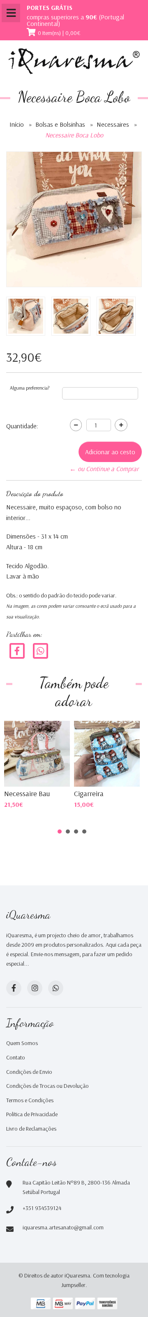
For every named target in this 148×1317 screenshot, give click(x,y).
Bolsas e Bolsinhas (60, 124)
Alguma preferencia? (29, 388)
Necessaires (113, 124)
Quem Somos (22, 1043)
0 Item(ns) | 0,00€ (59, 33)
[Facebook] (17, 650)
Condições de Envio (29, 1071)
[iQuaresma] (74, 61)
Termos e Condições (29, 1100)
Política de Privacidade (32, 1114)
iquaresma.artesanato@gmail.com (63, 1227)
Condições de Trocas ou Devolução (47, 1085)
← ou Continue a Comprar (104, 469)
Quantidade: (22, 426)
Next (125, 743)
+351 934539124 (42, 1208)
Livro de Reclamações (31, 1128)
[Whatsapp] (55, 988)
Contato (15, 1057)
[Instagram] (34, 988)
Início (16, 124)
